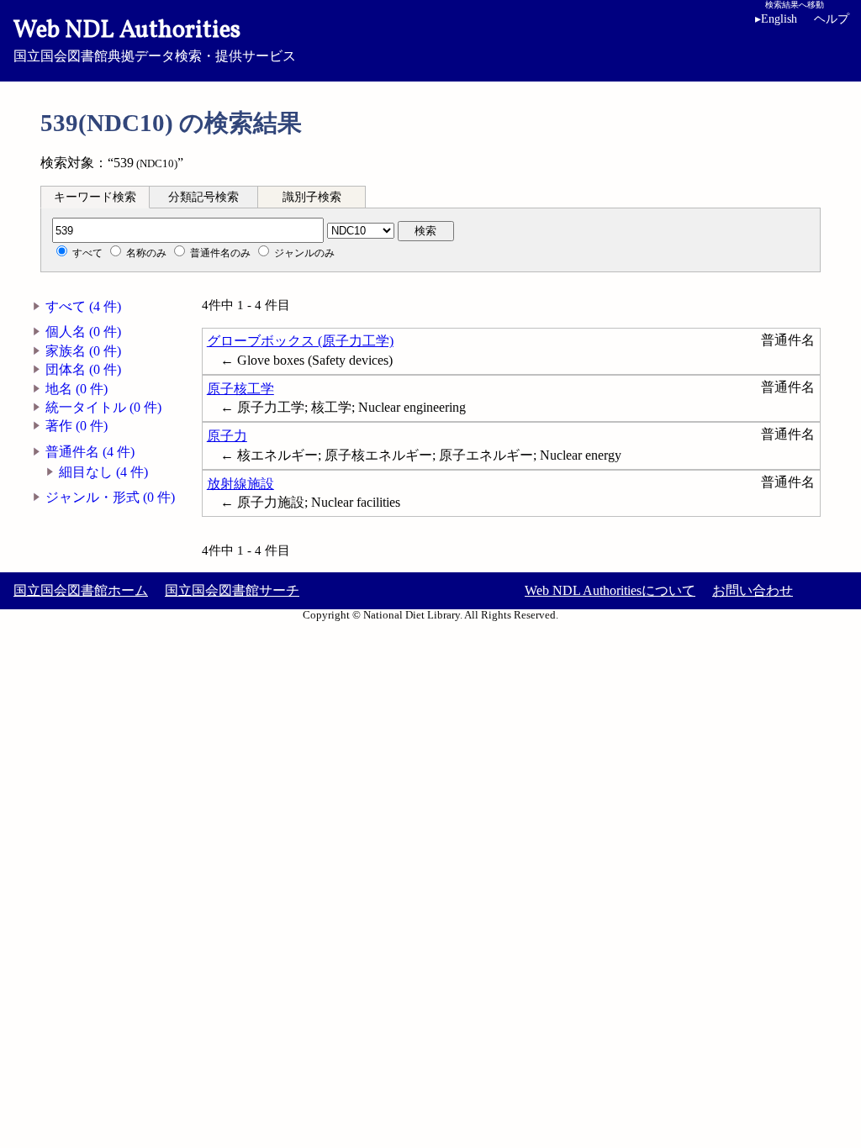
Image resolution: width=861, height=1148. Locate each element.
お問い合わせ (752, 590)
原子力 (227, 436)
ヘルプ (831, 19)
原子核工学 (240, 389)
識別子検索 (312, 197)
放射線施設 (240, 484)
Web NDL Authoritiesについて (610, 590)
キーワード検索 (95, 197)
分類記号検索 (203, 197)
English (776, 19)
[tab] (95, 197)
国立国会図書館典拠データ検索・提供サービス (154, 38)
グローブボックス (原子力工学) (300, 341)
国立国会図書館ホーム (80, 590)
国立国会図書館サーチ (232, 590)
